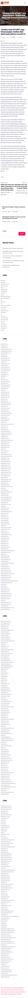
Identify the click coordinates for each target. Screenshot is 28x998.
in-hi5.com (3, 823)
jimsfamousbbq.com (6, 621)
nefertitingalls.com (5, 367)
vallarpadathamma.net (6, 861)
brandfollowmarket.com (6, 948)
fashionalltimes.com (5, 575)
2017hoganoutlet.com (6, 809)
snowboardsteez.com (6, 886)
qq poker (10, 994)
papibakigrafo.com (5, 761)
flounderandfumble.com (6, 491)
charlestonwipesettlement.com (8, 946)
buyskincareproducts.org (6, 781)
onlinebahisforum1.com (6, 351)
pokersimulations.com (6, 454)
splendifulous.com (5, 459)
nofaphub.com (4, 365)
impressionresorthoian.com (7, 928)
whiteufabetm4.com (6, 481)
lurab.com (3, 600)
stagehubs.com (4, 344)
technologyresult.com (6, 402)
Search (5, 231)
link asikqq (3, 312)
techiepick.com (4, 541)
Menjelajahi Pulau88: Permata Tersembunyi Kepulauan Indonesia (13, 217)
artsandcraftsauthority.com (7, 607)
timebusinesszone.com (6, 969)
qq (1, 314)
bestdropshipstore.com (6, 413)
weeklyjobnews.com (5, 950)
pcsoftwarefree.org (5, 386)
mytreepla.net (4, 452)
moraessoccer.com (5, 696)
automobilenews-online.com (7, 573)
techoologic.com (5, 548)
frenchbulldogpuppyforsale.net (8, 783)
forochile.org (4, 697)
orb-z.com (3, 868)
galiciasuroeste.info (5, 688)
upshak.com (4, 923)
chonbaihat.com (4, 717)
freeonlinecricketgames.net (7, 706)
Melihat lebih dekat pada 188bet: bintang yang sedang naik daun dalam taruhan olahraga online (7, 187)
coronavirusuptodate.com (7, 440)
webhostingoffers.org (6, 404)
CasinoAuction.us (5, 751)
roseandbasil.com (5, 731)
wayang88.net (4, 477)
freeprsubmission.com (6, 534)
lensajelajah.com (5, 374)
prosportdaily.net (5, 522)
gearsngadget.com (5, 445)
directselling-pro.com (6, 596)
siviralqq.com (4, 927)
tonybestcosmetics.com (6, 582)
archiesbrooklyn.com (6, 712)
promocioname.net (5, 703)
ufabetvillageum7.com (6, 472)
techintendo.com (5, 409)
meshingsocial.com (5, 896)
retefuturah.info (4, 495)
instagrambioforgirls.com (7, 887)
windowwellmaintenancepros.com (9, 975)
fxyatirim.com (4, 399)
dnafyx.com (3, 390)
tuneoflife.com (4, 973)
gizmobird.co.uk (4, 626)
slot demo (3, 316)
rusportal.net (4, 830)
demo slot (3, 282)
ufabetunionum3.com (6, 466)
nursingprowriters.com (6, 935)
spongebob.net (4, 850)
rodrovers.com (4, 427)
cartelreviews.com (5, 415)
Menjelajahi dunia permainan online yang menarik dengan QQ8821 (20, 186)
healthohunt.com (5, 493)
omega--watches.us (5, 637)
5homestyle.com (5, 794)
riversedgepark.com (5, 360)
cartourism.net (4, 769)
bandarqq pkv (4, 289)
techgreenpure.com (5, 411)
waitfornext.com (5, 509)
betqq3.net (3, 747)
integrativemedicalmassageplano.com (10, 916)
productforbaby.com (5, 866)
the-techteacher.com (6, 572)
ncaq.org (3, 377)
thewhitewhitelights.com (6, 733)
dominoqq (3, 309)
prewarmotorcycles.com (6, 653)
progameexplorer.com (6, 593)
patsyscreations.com (6, 368)
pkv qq (2, 287)
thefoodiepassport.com (6, 758)
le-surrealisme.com (5, 658)
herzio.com (3, 821)
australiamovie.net (5, 624)
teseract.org (4, 525)
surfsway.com (4, 417)
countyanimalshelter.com (7, 951)
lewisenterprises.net (5, 385)
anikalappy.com (4, 482)
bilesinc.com (4, 681)
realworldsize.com (5, 862)
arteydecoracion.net (5, 724)
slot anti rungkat (10, 992)
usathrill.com (4, 554)
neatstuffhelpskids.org (6, 694)
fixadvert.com (4, 642)
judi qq (2, 294)
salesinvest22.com (5, 523)
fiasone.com (4, 903)
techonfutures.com (5, 547)
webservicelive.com (5, 609)
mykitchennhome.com (6, 754)
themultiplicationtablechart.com (8, 786)
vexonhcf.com (4, 647)
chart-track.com (4, 699)
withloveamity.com (5, 395)
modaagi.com (4, 685)
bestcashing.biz (4, 708)
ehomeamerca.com (5, 408)
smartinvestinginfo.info (6, 497)
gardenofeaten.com (5, 880)
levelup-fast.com (5, 450)
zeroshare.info (4, 680)
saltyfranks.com (4, 672)
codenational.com (5, 591)
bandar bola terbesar (6, 296)
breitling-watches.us (5, 639)
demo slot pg (4, 326)
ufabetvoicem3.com (5, 474)
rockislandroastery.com (6, 595)
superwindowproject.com (7, 760)
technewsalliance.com (6, 498)
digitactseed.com (5, 420)
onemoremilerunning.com (7, 884)
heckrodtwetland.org (6, 737)
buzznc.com (4, 584)
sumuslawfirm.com (5, 934)
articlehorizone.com (5, 434)
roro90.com (3, 820)
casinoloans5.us (4, 749)
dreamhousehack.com (6, 570)
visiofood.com (4, 531)
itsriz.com (3, 836)
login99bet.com (4, 347)
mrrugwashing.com (5, 918)
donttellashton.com (5, 816)
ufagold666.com (5, 536)
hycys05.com (4, 882)
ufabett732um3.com (6, 504)
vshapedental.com (5, 555)
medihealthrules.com (6, 552)
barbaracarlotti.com (5, 774)
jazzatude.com (4, 676)
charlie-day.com (4, 909)
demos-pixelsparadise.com (7, 649)
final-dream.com (5, 516)
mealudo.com (4, 907)
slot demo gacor (4, 319)
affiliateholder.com (5, 976)
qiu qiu (2, 330)
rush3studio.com (5, 818)
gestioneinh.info (4, 520)
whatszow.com (4, 406)
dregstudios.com (5, 692)
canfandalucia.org (5, 557)
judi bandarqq (4, 291)
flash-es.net (3, 921)
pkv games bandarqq (6, 305)
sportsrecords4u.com (6, 461)
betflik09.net (4, 376)
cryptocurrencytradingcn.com (8, 943)
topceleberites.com (5, 463)
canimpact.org (4, 765)
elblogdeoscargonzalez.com (7, 719)
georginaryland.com (5, 729)
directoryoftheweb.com (6, 814)
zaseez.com (4, 361)
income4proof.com (5, 370)
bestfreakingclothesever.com (8, 930)
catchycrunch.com (5, 363)
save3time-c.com (5, 646)
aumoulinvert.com (5, 756)
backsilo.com (4, 925)
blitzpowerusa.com (5, 878)
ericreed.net (3, 742)
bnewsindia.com (5, 539)
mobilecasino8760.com (6, 745)
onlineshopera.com (5, 381)
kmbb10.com (4, 891)
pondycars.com (4, 545)
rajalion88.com (4, 356)
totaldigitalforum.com (6, 577)
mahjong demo (4, 317)
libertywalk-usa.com (5, 623)
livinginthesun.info (5, 834)
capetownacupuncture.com (7, 839)
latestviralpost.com (5, 875)
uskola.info (3, 506)
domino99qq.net (5, 813)
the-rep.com (4, 671)
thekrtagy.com (4, 564)
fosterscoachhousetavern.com (8, 870)
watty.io (2, 832)
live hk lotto (3, 325)
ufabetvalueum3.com (6, 468)
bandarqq (3, 280)
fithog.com (3, 726)
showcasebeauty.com (6, 660)
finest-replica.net (5, 518)
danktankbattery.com (6, 905)
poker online (4, 307)
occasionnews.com (5, 966)
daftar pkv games (5, 284)
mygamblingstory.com (6, 805)
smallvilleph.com (5, 687)
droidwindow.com (5, 532)
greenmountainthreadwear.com (8, 937)
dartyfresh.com (4, 383)
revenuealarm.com (5, 598)
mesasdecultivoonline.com (7, 871)
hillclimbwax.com (5, 962)
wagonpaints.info (5, 507)
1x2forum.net (4, 345)
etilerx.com (3, 488)
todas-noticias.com (5, 827)
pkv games (3, 328)
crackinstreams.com (5, 441)
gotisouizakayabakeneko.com (8, 846)
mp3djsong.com (4, 628)
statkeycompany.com (6, 664)
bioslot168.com (4, 605)
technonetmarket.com (6, 500)
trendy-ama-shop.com (6, 527)
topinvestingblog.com (6, 667)
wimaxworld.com (5, 704)
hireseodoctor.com (5, 447)
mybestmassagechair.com (7, 740)
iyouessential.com (5, 393)
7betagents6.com (5, 438)
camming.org (4, 354)
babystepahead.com (6, 957)
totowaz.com (4, 944)
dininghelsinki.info (5, 484)
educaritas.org (4, 372)
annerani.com (4, 674)
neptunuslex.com (5, 631)
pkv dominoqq (4, 285)
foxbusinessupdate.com (6, 912)
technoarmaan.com (5, 579)
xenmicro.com (4, 379)
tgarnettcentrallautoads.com (7, 640)
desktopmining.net (5, 776)
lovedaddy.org (4, 914)
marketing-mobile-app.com (7, 900)
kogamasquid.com (5, 785)
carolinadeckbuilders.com (7, 665)
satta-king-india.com (6, 431)
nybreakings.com (5, 561)
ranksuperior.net (5, 955)
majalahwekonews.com (6, 807)
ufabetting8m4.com (5, 465)
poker (2, 987)
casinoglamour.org (5, 788)
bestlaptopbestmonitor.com (7, 728)
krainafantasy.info (5, 825)
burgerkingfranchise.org (6, 859)
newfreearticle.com (5, 877)
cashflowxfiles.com (5, 889)
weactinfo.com (4, 894)
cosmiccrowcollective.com (7, 843)
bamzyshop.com (5, 543)
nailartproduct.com (5, 418)
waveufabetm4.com (5, 475)
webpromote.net (5, 721)
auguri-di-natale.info (5, 633)
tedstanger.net (4, 502)
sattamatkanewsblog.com (7, 941)
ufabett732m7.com (5, 529)
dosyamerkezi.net (5, 656)
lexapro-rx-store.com (6, 779)
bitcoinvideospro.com (6, 841)
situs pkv (3, 301)
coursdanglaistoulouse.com (7, 630)
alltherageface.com (5, 589)
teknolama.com (4, 864)
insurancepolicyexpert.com (7, 662)
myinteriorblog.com (5, 538)
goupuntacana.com (5, 358)
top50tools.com (4, 669)
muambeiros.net (5, 713)
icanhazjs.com (4, 763)
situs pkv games (8, 987)
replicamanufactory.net (6, 456)
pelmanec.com (4, 811)
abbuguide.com (4, 401)
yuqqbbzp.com (4, 436)
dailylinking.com (4, 388)
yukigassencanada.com (6, 433)
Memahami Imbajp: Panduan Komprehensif (13, 248)
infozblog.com (4, 715)
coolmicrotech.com (5, 568)
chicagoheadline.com (6, 352)
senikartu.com (4, 829)
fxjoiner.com (4, 586)
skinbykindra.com (5, 588)
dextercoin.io (4, 790)
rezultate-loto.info (5, 458)
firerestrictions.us (5, 710)
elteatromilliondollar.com (6, 857)
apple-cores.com (5, 770)
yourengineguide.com (6, 559)
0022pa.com (4, 678)
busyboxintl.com (5, 852)
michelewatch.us (5, 635)
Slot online (12, 37)
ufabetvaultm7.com (5, 470)
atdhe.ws (3, 735)
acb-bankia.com (4, 919)
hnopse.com (4, 964)
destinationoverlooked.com (7, 959)
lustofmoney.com (5, 967)
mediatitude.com (5, 651)
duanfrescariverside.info (6, 486)
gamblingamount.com (6, 960)
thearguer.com (4, 898)
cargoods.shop (4, 837)
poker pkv (3, 292)
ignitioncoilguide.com (6, 602)
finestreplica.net (4, 490)
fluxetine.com (4, 744)
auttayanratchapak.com (6, 853)
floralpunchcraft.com (6, 902)
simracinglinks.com (5, 655)
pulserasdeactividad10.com (7, 772)
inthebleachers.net (5, 777)
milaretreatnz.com (5, 683)
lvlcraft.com (3, 422)
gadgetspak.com (5, 443)
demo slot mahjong (5, 298)
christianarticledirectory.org (7, 792)
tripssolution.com (5, 429)
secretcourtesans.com (6, 349)
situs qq (2, 321)
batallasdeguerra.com (6, 690)
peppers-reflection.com (6, 971)
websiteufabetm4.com (6, 479)
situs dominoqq (4, 310)
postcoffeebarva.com (6, 855)
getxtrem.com (4, 893)
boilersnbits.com (5, 873)
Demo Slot (18, 193)
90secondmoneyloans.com (7, 424)
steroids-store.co (5, 722)
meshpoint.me (4, 848)
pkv (1, 300)
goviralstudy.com (5, 767)
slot (2, 177)
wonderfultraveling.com (6, 701)
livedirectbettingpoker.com (7, 910)
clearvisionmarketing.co (6, 511)
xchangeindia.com (5, 566)
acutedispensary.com (6, 939)
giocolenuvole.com (5, 392)
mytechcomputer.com (6, 604)
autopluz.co (3, 644)
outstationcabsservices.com (7, 563)
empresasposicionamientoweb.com (9, 580)
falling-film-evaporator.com (7, 932)
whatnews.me (4, 515)
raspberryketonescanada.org (7, 550)
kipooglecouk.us (4, 753)
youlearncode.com (5, 397)
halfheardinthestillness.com (7, 738)
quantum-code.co (5, 513)
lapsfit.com (3, 449)
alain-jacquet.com (5, 845)
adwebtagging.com (5, 953)
